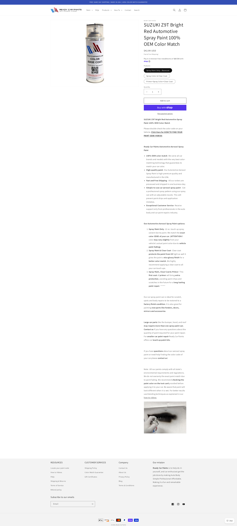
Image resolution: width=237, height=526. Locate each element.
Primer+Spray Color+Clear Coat (159, 81)
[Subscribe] (92, 504)
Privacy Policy (124, 477)
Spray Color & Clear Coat (156, 76)
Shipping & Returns (58, 481)
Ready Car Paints (121, 525)
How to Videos (56, 472)
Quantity (147, 87)
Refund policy (56, 490)
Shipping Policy (91, 468)
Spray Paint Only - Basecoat (157, 70)
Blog (120, 481)
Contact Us (123, 468)
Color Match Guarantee (94, 472)
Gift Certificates (91, 477)
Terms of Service (57, 485)
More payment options (165, 113)
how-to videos (150, 397)
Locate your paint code (60, 468)
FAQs (52, 477)
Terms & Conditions (126, 485)
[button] (89, 10)
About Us (122, 472)
